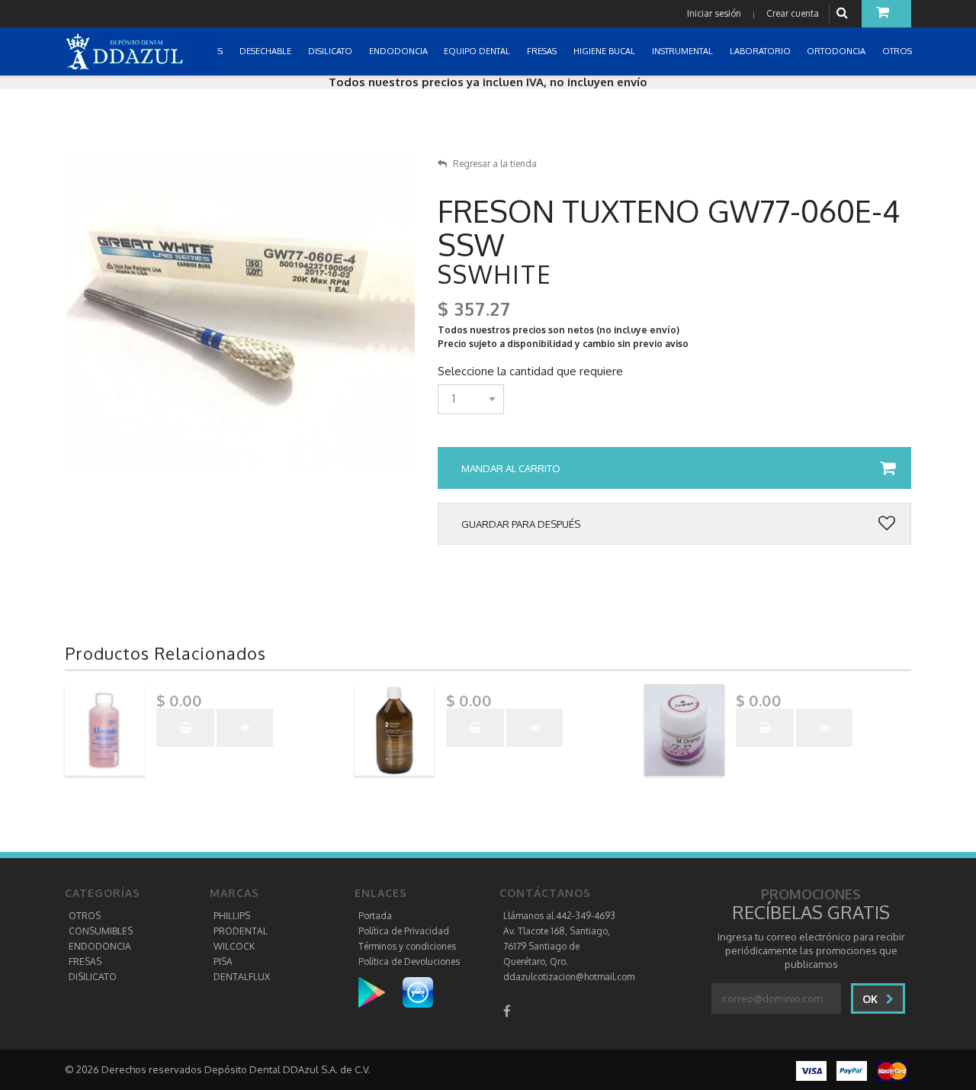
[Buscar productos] (844, 13)
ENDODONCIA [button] (399, 51)
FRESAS (85, 961)
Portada (375, 915)
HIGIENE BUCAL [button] (605, 51)
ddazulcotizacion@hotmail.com (568, 976)
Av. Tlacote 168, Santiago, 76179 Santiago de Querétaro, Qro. (556, 946)
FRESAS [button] (543, 51)
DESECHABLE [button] (266, 51)
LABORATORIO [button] (761, 51)
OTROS (85, 915)
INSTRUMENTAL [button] (683, 51)
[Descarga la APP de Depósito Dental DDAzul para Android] (379, 992)
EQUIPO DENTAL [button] (478, 51)
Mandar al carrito (510, 468)
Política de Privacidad (403, 931)
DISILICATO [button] (331, 51)
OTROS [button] (898, 51)
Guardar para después (520, 524)
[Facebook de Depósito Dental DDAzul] (507, 1011)
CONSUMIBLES (101, 931)
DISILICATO (93, 976)
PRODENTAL (241, 931)
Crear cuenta (792, 13)
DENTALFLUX (242, 976)
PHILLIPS (232, 915)
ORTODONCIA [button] (837, 51)
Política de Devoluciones (409, 961)
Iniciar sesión (714, 13)
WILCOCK (234, 946)
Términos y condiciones (407, 946)
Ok (871, 998)
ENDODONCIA (100, 946)
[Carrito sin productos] (886, 13)
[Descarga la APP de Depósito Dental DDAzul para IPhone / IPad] (418, 992)
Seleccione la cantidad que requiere (530, 371)
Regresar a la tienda (495, 163)
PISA (223, 961)
